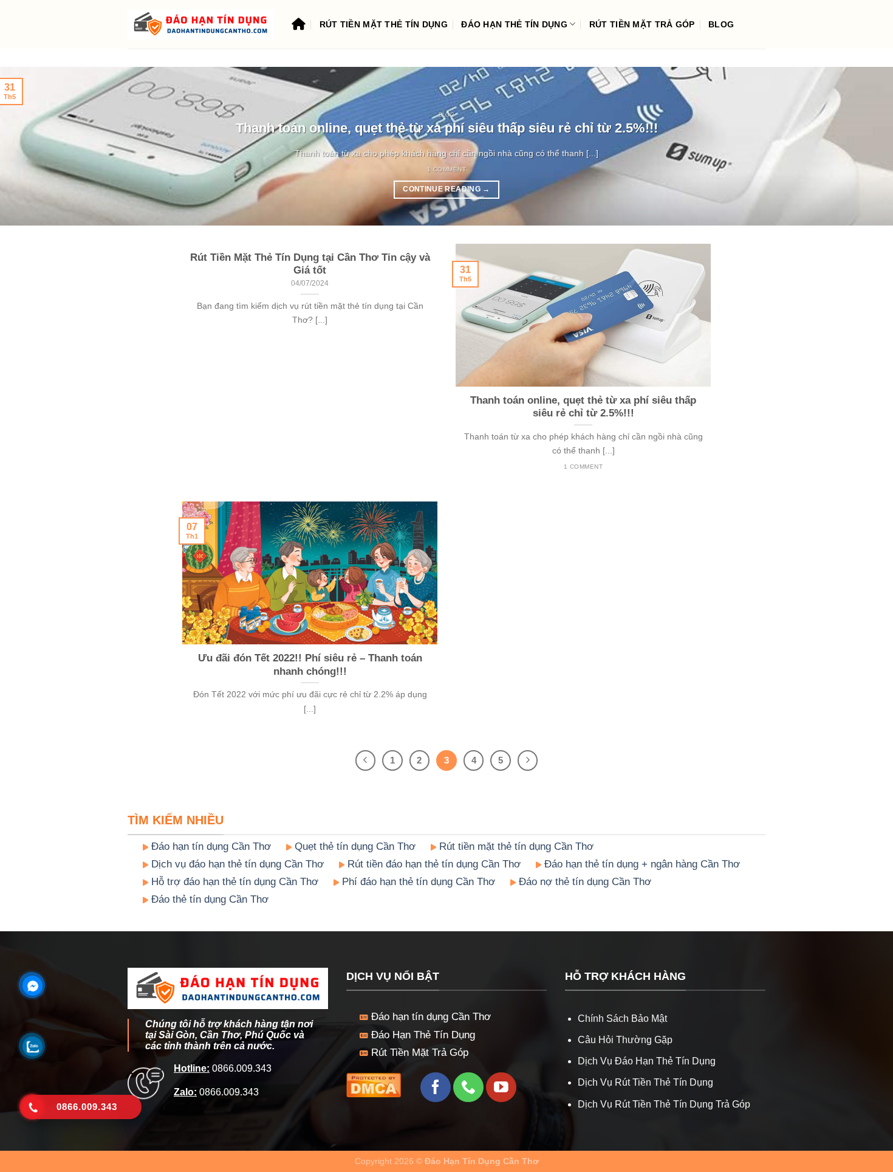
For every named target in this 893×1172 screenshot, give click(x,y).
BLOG (721, 24)
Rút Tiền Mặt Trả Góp (642, 24)
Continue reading (446, 189)
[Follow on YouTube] (501, 1087)
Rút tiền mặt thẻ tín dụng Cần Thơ (515, 846)
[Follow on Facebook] (435, 1087)
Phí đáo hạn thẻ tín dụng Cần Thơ (417, 882)
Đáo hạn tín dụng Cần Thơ (209, 846)
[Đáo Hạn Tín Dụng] (200, 24)
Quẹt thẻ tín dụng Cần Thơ (354, 846)
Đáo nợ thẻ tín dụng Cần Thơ (583, 882)
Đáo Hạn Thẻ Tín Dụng (514, 24)
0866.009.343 (241, 1068)
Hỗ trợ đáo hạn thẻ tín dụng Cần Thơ (233, 882)
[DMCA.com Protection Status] (373, 1084)
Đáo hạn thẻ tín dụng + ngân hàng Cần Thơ (640, 864)
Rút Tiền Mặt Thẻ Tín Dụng (384, 24)
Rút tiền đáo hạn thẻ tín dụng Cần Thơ (432, 864)
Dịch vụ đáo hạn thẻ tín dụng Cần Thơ (236, 864)
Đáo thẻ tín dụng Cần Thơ (208, 899)
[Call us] (468, 1087)
